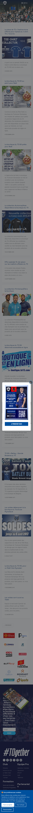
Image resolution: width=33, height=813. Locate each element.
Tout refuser (20, 805)
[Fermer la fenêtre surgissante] (31, 382)
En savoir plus (20, 801)
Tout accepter (7, 805)
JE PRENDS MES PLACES (16, 424)
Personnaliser (7, 809)
